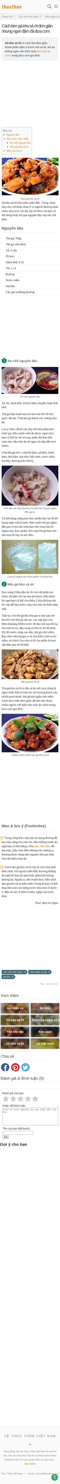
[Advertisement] (30, 94)
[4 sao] (27, 1098)
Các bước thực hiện (17, 138)
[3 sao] (20, 1098)
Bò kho (45, 1008)
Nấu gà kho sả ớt (19, 146)
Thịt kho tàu (15, 1031)
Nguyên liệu (12, 134)
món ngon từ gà (38, 972)
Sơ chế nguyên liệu (20, 142)
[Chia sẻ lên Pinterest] (15, 1067)
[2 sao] (13, 1098)
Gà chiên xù (15, 1008)
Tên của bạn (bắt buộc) (16, 1128)
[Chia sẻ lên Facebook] (5, 1067)
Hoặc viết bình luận (13, 1105)
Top (54, 1478)
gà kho (6, 976)
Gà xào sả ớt (15, 1020)
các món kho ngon (13, 972)
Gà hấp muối (45, 1043)
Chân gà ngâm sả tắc (46, 1020)
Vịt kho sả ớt (15, 1043)
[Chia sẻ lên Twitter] (25, 1067)
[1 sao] (5, 1098)
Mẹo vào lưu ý (14, 150)
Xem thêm (30, 1463)
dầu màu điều (42, 846)
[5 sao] (35, 1098)
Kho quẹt (45, 1031)
